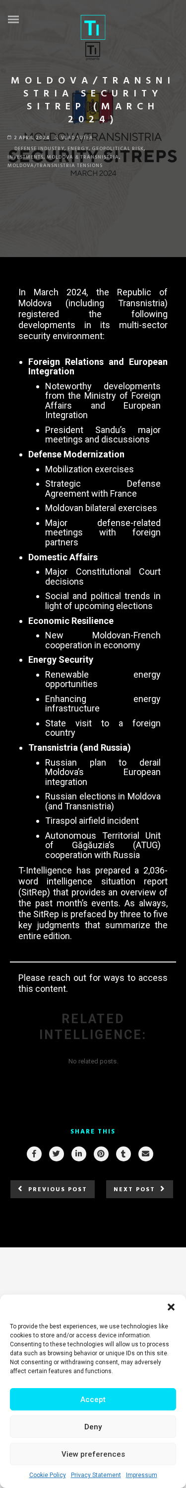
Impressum (141, 1475)
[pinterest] (100, 1153)
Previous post (57, 1190)
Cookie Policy (47, 1475)
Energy (78, 149)
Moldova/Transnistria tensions (55, 166)
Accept (93, 1399)
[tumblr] (123, 1153)
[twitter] (56, 1153)
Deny (93, 1426)
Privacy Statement (96, 1475)
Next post (134, 1190)
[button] (171, 1307)
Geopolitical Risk (118, 149)
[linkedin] (78, 1153)
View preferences (93, 1454)
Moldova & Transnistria (83, 157)
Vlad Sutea (77, 138)
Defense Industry (39, 149)
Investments (25, 157)
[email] (145, 1153)
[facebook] (33, 1153)
